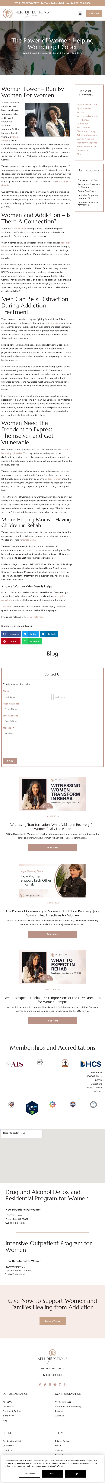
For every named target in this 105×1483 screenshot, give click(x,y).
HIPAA (58, 1445)
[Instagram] (50, 1384)
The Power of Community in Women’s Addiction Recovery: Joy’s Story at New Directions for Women (52, 913)
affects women (19, 228)
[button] (80, 13)
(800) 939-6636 (82, 3)
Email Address (11, 716)
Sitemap (59, 1450)
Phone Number (12, 704)
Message (8, 728)
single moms (29, 539)
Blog (79, 154)
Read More (52, 847)
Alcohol (52, 53)
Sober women (54, 478)
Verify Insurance (63, 1402)
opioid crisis (52, 323)
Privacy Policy (62, 1441)
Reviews (59, 1411)
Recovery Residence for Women (88, 203)
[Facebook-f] (40, 1384)
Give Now (7, 1455)
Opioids (61, 53)
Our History (8, 1406)
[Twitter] (45, 1384)
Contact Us (8, 1445)
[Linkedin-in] (65, 1384)
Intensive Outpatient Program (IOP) (88, 196)
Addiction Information (37, 53)
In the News (8, 1415)
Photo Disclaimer (63, 1455)
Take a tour (6, 606)
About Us (7, 1402)
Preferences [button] (60, 1466)
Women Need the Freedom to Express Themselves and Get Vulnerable (87, 144)
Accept (75, 1474)
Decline (52, 1474)
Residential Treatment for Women (89, 186)
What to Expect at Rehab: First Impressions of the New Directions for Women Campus (53, 1000)
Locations (7, 1450)
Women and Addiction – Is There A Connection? (88, 120)
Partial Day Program (88, 191)
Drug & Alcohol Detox (88, 180)
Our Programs (89, 170)
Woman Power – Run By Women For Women (87, 108)
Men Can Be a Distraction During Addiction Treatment (87, 131)
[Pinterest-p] (60, 1384)
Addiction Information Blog (68, 1406)
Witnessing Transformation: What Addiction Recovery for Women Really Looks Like (52, 827)
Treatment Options (12, 1411)
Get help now (36, 616)
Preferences (30, 1474)
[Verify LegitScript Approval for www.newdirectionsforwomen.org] (32, 1114)
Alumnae (59, 1415)
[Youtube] (55, 1384)
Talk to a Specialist (12, 1441)
